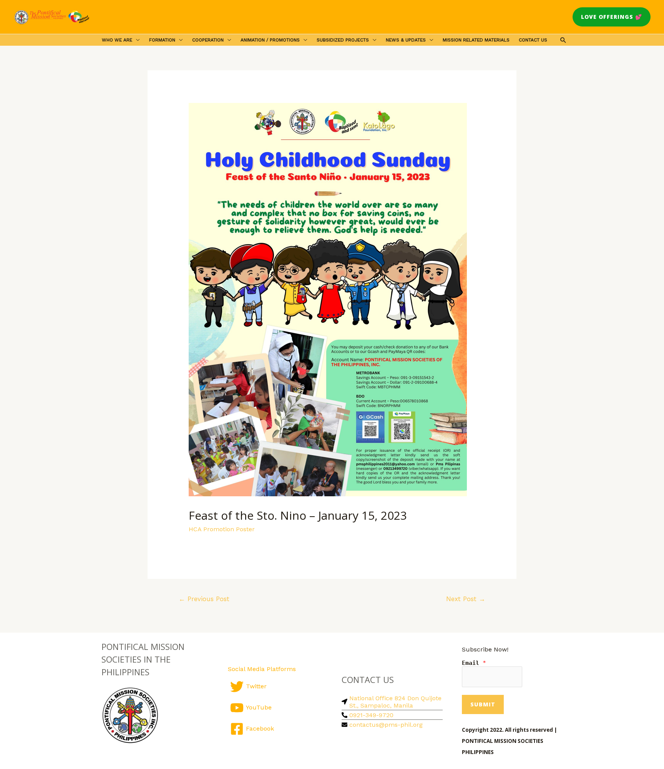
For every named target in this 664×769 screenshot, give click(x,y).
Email (474, 663)
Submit (482, 704)
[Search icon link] (563, 40)
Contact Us (533, 40)
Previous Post (204, 599)
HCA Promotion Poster (222, 529)
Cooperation (208, 40)
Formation (162, 40)
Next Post (465, 599)
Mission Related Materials (476, 40)
